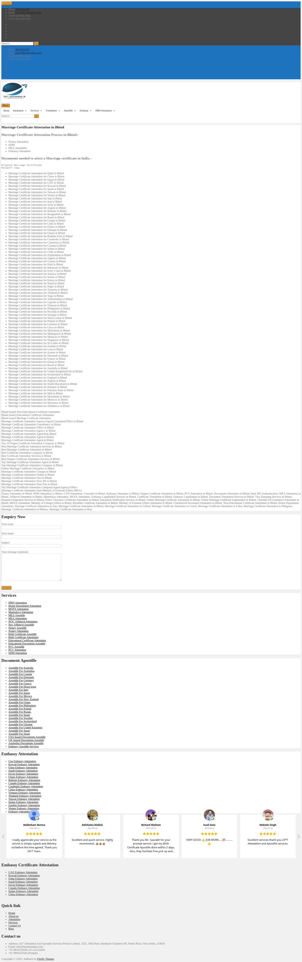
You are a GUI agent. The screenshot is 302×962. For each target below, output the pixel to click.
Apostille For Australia (20, 667)
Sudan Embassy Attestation (23, 802)
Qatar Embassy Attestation (23, 767)
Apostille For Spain (19, 715)
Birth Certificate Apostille (22, 634)
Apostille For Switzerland (22, 721)
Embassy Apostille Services (23, 746)
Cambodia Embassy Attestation (25, 786)
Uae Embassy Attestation (22, 761)
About (6, 110)
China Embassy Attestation (23, 789)
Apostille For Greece (19, 683)
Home (11, 913)
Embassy (84, 110)
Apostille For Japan (19, 693)
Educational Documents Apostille (26, 643)
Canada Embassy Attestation (24, 783)
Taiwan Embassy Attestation (24, 799)
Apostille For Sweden (20, 718)
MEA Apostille (16, 615)
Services (34, 110)
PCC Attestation (17, 649)
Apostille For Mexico (20, 696)
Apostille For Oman (19, 702)
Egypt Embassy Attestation (23, 773)
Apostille (68, 110)
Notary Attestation (18, 631)
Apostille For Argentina (21, 671)
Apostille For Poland (19, 708)
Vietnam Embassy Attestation (24, 792)
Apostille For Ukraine (20, 724)
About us (13, 916)
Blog (11, 928)
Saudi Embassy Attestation (23, 770)
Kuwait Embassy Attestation (24, 764)
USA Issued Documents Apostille (26, 737)
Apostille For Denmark (21, 677)
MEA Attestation (17, 618)
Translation (51, 110)
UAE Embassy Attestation (22, 872)
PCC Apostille (16, 646)
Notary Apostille (17, 627)
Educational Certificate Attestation (27, 640)
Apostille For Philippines (22, 705)
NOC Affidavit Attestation (22, 621)
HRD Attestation (103, 110)
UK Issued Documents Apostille (26, 740)
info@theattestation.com (28, 12)
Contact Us (14, 925)
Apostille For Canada (20, 674)
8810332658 (22, 9)
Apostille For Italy (18, 689)
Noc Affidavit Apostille (21, 624)
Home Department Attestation (24, 605)
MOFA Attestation (18, 609)
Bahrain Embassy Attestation (24, 780)
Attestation (18, 110)
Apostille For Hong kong (22, 686)
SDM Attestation (17, 653)
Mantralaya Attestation (20, 612)
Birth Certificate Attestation (23, 637)
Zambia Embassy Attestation (24, 805)
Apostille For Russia (19, 711)
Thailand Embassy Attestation (24, 795)
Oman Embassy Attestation (23, 777)
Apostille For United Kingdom (25, 727)
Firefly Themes (45, 958)
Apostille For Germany (21, 680)
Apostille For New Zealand (23, 699)
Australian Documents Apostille (26, 743)
